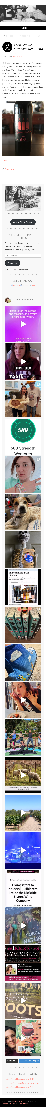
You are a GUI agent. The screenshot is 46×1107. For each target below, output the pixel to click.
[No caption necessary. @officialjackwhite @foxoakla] (23, 850)
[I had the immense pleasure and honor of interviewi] (23, 888)
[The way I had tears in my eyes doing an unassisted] (23, 437)
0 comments (10, 169)
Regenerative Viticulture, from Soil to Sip (22, 1083)
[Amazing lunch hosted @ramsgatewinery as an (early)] (23, 813)
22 (7, 44)
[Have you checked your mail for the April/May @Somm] (23, 1001)
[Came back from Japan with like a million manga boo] (23, 625)
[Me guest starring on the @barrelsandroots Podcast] (23, 361)
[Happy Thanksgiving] (23, 399)
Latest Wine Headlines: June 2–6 (19, 1087)
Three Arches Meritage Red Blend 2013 (28, 49)
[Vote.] (23, 549)
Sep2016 (7, 48)
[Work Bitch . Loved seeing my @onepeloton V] (23, 324)
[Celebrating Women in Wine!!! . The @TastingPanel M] (23, 925)
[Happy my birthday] (23, 700)
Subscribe (12, 263)
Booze (15, 56)
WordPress (6, 1103)
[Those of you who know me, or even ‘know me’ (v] (23, 775)
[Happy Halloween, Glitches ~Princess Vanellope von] (23, 474)
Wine (21, 56)
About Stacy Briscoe (23, 222)
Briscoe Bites (17, 1101)
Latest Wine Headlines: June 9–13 (19, 1079)
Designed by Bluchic (20, 1103)
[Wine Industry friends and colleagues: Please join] (23, 963)
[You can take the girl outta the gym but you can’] (23, 737)
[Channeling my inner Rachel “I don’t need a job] (23, 662)
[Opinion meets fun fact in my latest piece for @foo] (23, 587)
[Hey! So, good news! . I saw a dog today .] (23, 512)
